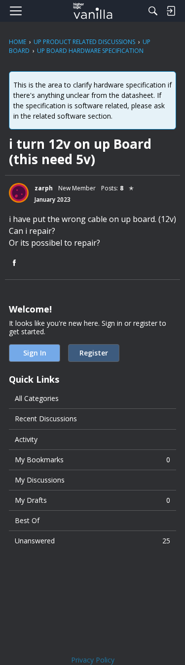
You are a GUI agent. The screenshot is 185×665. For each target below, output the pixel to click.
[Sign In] (171, 11)
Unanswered (92, 540)
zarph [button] (44, 188)
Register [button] (93, 352)
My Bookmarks (92, 459)
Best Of (27, 520)
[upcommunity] (92, 11)
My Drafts (92, 500)
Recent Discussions (46, 418)
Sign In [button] (34, 352)
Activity (26, 439)
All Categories (37, 398)
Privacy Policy (92, 660)
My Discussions (40, 480)
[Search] (153, 11)
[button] (19, 193)
